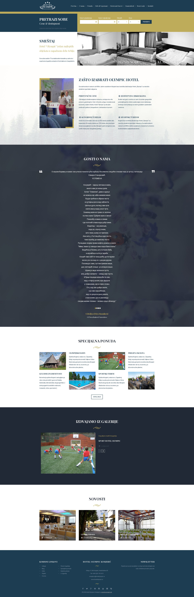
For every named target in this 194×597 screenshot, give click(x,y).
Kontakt (150, 6)
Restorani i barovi (116, 6)
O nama (81, 6)
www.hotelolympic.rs (97, 579)
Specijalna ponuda (66, 568)
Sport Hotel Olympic (109, 441)
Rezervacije (141, 6)
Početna (73, 6)
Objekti (44, 573)
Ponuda (90, 6)
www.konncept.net (106, 592)
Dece (130, 18)
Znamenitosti (129, 6)
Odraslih (119, 18)
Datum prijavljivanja (86, 18)
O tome (44, 576)
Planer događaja (65, 566)
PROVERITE (146, 22)
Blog (43, 568)
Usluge (44, 566)
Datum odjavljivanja (104, 18)
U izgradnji (64, 573)
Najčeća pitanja (65, 571)
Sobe (43, 571)
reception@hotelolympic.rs (97, 576)
